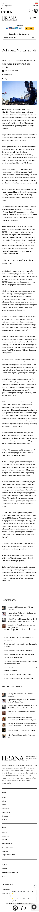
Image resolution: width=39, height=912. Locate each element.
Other (3, 876)
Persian (35, 6)
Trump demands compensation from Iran (18, 650)
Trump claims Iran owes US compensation (18, 678)
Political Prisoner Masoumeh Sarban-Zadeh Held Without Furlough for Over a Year (22, 620)
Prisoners (5, 851)
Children (4, 832)
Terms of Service (7, 889)
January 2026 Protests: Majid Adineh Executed (20, 608)
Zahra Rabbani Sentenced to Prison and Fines (21, 736)
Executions (5, 836)
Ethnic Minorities (7, 843)
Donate (29, 29)
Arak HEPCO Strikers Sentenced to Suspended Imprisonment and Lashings (18, 63)
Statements (5, 808)
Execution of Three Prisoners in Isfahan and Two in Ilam (21, 626)
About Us (5, 816)
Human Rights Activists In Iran (19, 629)
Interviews (5, 805)
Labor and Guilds (7, 847)
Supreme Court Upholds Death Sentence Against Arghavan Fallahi (22, 614)
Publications (6, 812)
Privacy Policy (6, 893)
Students (5, 865)
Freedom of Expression (10, 872)
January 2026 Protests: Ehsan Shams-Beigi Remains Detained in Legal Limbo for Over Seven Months (22, 725)
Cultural (4, 840)
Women (4, 869)
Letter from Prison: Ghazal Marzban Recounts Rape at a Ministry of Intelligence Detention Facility (22, 719)
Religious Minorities (8, 855)
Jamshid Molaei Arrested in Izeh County (21, 730)
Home (4, 797)
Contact (4, 820)
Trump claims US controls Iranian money (17, 674)
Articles (4, 801)
